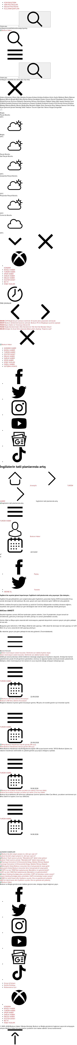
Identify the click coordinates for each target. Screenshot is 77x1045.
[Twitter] (19, 399)
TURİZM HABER (5, 521)
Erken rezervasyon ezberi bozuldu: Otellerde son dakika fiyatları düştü (24, 655)
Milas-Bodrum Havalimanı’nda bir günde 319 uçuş (17, 747)
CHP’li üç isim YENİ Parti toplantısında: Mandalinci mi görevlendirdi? (23, 872)
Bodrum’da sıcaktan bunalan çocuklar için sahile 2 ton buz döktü (22, 792)
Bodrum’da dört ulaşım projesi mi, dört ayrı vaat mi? (18, 856)
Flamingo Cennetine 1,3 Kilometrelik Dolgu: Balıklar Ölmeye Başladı (23, 864)
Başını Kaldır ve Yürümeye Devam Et (15, 325)
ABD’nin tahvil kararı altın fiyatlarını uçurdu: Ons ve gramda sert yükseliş (25, 880)
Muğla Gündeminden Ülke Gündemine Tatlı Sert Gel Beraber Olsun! (25, 327)
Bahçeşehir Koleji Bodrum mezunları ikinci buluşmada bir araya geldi (24, 868)
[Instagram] (19, 415)
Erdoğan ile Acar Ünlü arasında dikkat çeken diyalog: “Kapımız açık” (26, 329)
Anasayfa (33, 486)
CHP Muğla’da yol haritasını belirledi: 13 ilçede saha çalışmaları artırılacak (27, 321)
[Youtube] (19, 430)
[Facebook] (19, 384)
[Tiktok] (19, 462)
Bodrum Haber (35, 536)
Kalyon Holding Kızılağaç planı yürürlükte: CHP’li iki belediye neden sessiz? (26, 876)
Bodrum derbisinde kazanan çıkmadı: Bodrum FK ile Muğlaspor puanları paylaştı (30, 323)
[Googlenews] (19, 446)
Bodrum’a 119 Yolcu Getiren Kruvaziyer (13, 701)
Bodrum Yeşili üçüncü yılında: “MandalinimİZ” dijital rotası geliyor (22, 860)
